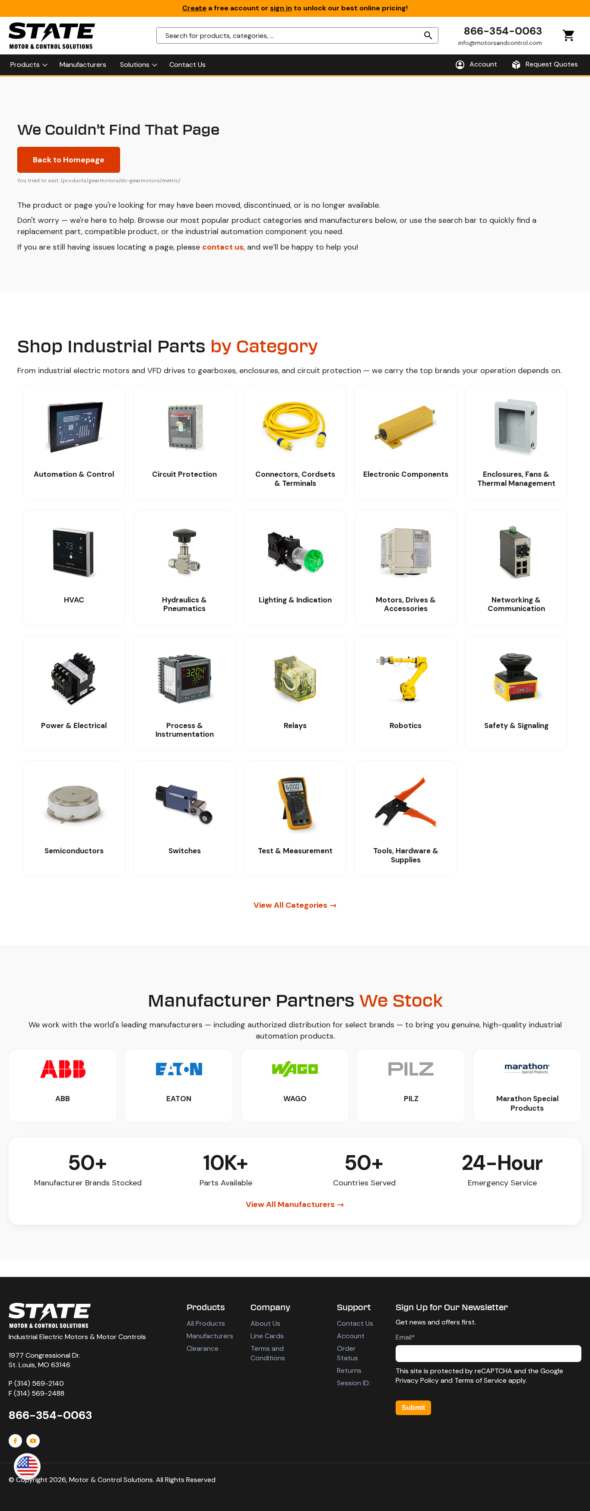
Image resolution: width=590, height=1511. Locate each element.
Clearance (203, 1348)
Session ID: (353, 1382)
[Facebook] (15, 1441)
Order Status (347, 1353)
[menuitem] (28, 64)
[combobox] (297, 35)
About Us (265, 1323)
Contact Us (355, 1323)
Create (194, 8)
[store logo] (52, 35)
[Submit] (428, 35)
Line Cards (267, 1335)
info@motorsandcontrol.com (500, 43)
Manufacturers (210, 1335)
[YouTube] (33, 1441)
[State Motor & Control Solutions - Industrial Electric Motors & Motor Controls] (50, 1315)
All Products (206, 1323)
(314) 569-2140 (39, 1383)
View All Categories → (295, 905)
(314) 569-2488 (39, 1393)
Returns (349, 1370)
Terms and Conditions (268, 1353)
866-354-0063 (503, 31)
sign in (281, 8)
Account (351, 1335)
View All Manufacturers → (295, 1204)
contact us (223, 247)
